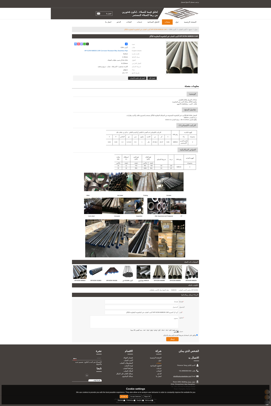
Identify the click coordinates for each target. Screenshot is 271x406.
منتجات (167, 22)
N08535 (173, 290)
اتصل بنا (108, 13)
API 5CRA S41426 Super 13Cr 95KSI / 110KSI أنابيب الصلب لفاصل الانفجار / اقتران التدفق (112, 281)
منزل (195, 29)
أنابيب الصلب (182, 29)
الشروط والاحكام (168, 335)
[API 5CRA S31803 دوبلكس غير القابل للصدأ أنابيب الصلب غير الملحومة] (96, 272)
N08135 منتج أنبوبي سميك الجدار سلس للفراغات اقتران (143, 281)
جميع (190, 29)
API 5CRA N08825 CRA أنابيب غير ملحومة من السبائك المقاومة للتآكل (80, 281)
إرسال (172, 339)
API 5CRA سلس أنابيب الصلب (188, 290)
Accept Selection (135, 396)
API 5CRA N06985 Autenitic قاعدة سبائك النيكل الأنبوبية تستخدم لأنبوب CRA (159, 281)
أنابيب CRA (172, 29)
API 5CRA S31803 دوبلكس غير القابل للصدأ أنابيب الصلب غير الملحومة (95, 281)
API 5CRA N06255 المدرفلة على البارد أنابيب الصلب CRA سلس (191, 281)
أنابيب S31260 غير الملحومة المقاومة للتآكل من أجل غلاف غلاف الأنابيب (127, 281)
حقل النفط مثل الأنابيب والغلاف (159, 290)
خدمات (139, 22)
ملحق (175, 332)
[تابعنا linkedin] (86, 375)
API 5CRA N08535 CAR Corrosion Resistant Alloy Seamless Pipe (106, 50)
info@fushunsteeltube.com (182, 376)
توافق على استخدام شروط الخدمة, (179, 335)
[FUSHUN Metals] (181, 13)
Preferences (130, 400)
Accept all (124, 396)
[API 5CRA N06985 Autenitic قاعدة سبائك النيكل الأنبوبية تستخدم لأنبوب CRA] (159, 272)
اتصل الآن (152, 78)
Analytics (139, 400)
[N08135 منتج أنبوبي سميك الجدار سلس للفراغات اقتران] (143, 272)
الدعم (119, 22)
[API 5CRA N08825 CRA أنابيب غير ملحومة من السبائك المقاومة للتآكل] (80, 272)
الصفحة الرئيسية (190, 22)
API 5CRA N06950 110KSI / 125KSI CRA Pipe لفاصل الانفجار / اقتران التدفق (175, 281)
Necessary (148, 400)
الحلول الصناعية (153, 22)
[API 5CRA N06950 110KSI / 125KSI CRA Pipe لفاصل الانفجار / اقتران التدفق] (175, 272)
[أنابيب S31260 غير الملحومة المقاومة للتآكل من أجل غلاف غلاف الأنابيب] (127, 272)
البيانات (129, 22)
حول (177, 22)
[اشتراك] (75, 358)
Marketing (121, 400)
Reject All (147, 396)
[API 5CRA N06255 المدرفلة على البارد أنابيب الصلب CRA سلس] (191, 272)
